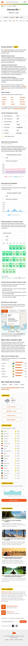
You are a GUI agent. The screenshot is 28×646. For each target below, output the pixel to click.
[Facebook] (13, 626)
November (22, 102)
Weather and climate (6, 592)
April (14, 20)
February (6, 20)
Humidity (22, 384)
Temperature (4, 384)
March (10, 20)
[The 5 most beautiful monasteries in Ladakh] (14, 533)
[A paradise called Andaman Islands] (14, 515)
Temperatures (13, 311)
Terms (16, 639)
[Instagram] (17, 626)
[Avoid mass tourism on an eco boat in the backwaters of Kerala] (14, 570)
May (17, 20)
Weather (5, 311)
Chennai (14, 6)
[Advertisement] (14, 34)
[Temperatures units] (24, 2)
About (7, 639)
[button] (10, 325)
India (4, 6)
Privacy (21, 639)
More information (11, 323)
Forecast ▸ (12, 17)
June (21, 20)
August (13, 104)
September (22, 97)
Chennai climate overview (13, 387)
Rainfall (10, 384)
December (22, 104)
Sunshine (16, 384)
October (22, 99)
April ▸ (17, 17)
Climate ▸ (6, 17)
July (24, 20)
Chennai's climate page (19, 108)
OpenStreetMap (23, 328)
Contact (11, 639)
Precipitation (22, 311)
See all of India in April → (7, 307)
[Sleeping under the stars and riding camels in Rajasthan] (14, 552)
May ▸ (21, 17)
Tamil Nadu (9, 6)
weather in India (5, 389)
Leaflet (17, 328)
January (4, 97)
